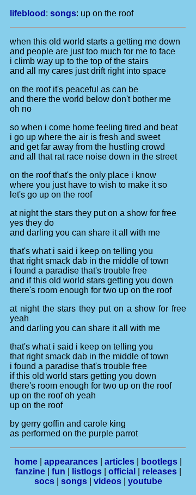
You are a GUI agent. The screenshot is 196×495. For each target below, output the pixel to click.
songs (63, 13)
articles (119, 461)
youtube (145, 481)
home (26, 461)
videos (107, 481)
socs (44, 481)
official (122, 471)
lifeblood (28, 13)
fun (58, 471)
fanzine (30, 471)
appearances (71, 461)
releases (159, 471)
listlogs (87, 471)
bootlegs (159, 461)
